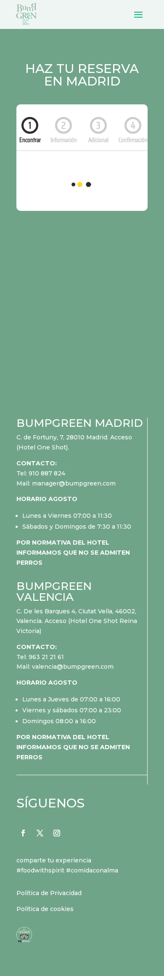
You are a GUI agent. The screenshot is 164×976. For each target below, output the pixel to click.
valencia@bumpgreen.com (73, 666)
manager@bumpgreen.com (74, 483)
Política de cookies (45, 909)
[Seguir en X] (40, 833)
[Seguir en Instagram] (56, 833)
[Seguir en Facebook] (23, 833)
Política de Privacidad (49, 893)
